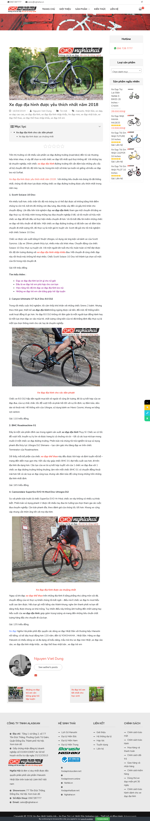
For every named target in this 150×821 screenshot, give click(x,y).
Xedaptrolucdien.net (71, 771)
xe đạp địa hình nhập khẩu (54, 114)
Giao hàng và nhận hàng (132, 764)
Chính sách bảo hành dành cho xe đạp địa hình (133, 793)
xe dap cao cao (16, 114)
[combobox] (126, 70)
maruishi (80, 111)
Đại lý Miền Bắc (69, 736)
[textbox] (126, 72)
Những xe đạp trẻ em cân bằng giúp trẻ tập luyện (40, 291)
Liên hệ (100, 748)
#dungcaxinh (130, 816)
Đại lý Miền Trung (69, 744)
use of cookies (87, 819)
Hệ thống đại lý (104, 736)
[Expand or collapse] (100, 126)
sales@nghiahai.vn (35, 2)
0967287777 (15, 2)
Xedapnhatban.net (70, 790)
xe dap (99, 111)
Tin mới (63, 111)
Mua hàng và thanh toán (132, 749)
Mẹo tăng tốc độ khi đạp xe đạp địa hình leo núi (39, 287)
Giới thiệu (101, 732)
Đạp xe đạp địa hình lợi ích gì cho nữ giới (36, 280)
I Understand (102, 819)
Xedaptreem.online (70, 778)
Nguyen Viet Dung (42, 111)
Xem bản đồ (16, 744)
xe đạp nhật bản (89, 114)
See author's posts (48, 667)
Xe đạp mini (74, 114)
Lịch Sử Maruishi (69, 732)
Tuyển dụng (102, 744)
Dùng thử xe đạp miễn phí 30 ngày (132, 782)
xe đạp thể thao (49, 456)
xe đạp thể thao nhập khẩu (36, 118)
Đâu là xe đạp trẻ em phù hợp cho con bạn (37, 284)
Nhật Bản (89, 111)
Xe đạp (12, 631)
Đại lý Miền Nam (69, 740)
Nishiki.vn (68, 782)
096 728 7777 (125, 48)
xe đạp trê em (58, 118)
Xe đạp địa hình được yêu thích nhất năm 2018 (53, 104)
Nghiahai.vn (69, 794)
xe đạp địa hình (32, 114)
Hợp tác (100, 740)
